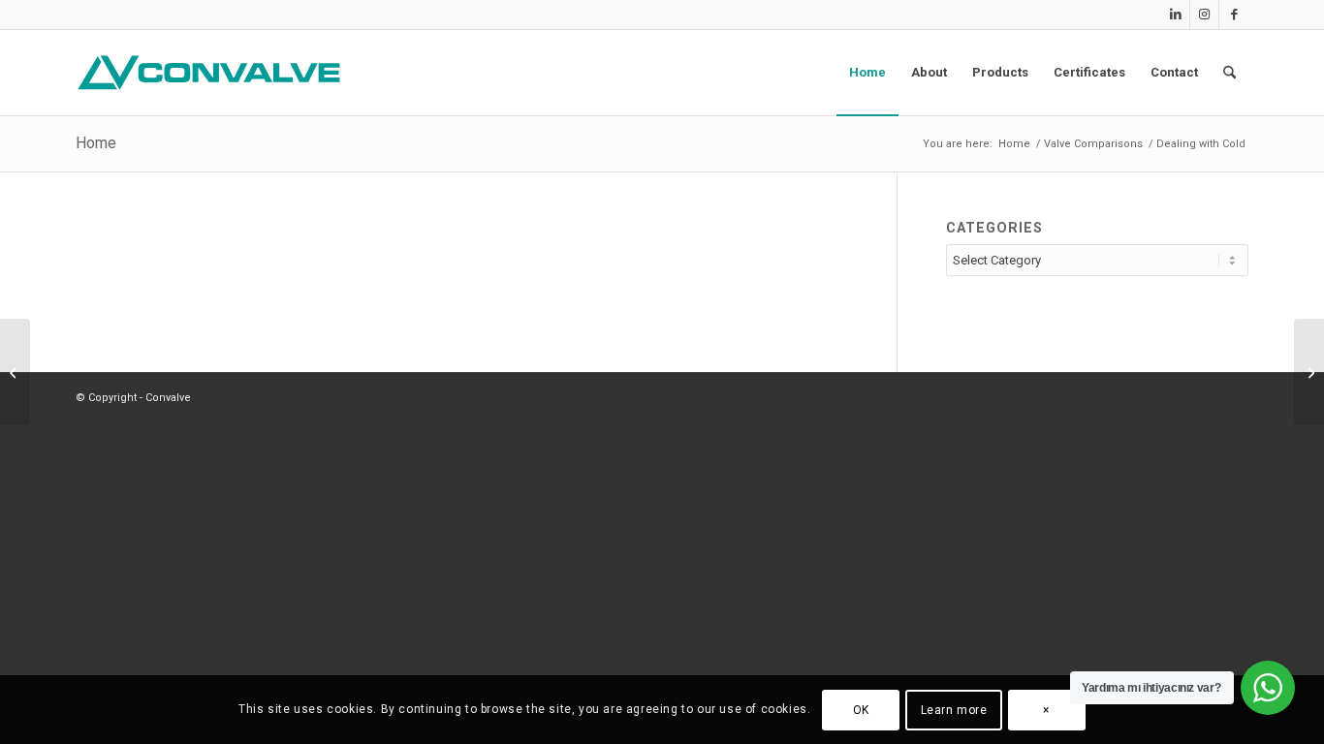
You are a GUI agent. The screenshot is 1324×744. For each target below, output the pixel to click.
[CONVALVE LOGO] (213, 72)
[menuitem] (867, 72)
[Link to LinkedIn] (1175, 14)
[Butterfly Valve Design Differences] (1309, 372)
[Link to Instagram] (1204, 14)
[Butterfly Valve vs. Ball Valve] (15, 372)
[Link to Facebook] (1233, 14)
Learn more (954, 710)
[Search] (1229, 72)
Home (96, 143)
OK (861, 710)
